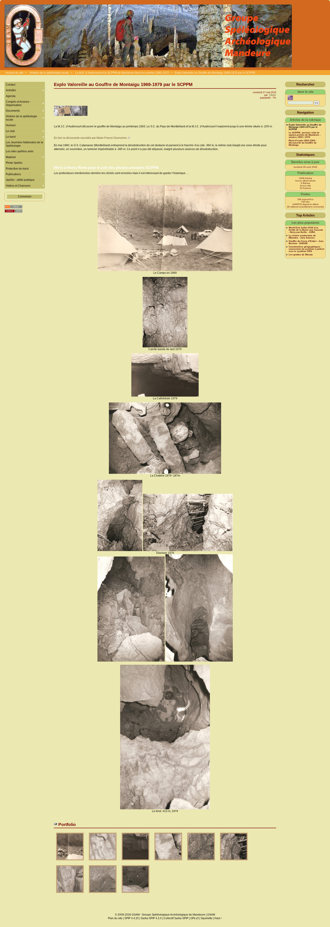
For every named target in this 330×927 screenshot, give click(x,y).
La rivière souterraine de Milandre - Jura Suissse (302, 236)
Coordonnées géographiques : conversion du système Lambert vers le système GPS (306, 249)
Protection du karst (17, 168)
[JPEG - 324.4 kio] (135, 894)
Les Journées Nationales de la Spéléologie (24, 144)
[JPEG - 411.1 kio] (201, 862)
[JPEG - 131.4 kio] (135, 862)
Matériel (11, 157)
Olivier (272, 95)
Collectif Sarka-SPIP (176, 918)
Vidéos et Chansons (18, 185)
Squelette (206, 918)
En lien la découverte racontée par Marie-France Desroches (90, 137)
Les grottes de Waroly (301, 255)
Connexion (24, 196)
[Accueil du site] (148, 36)
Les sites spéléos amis (19, 151)
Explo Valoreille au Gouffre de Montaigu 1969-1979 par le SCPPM (215, 72)
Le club (10, 131)
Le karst (10, 136)
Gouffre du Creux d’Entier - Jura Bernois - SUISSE (306, 242)
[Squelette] (13, 211)
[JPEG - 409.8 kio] (103, 894)
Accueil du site (14, 72)
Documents (13, 110)
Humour (11, 125)
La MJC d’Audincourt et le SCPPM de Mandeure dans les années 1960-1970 (122, 72)
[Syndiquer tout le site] (13, 206)
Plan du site (115, 918)
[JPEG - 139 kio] (70, 862)
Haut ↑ (218, 918)
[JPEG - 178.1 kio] (168, 862)
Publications (13, 174)
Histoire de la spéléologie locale (49, 72)
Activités (11, 90)
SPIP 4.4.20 (131, 918)
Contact (10, 84)
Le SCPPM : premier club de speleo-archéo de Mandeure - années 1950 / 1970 (305, 135)
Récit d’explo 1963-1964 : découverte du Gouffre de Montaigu (303, 142)
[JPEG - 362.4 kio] (103, 862)
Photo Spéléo (14, 162)
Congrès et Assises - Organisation (18, 103)
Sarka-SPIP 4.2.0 (151, 918)
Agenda (10, 96)
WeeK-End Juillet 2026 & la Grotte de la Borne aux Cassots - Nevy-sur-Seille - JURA (306, 230)
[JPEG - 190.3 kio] (234, 862)
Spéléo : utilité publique (20, 179)
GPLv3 (194, 918)
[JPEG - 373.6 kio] (70, 894)
